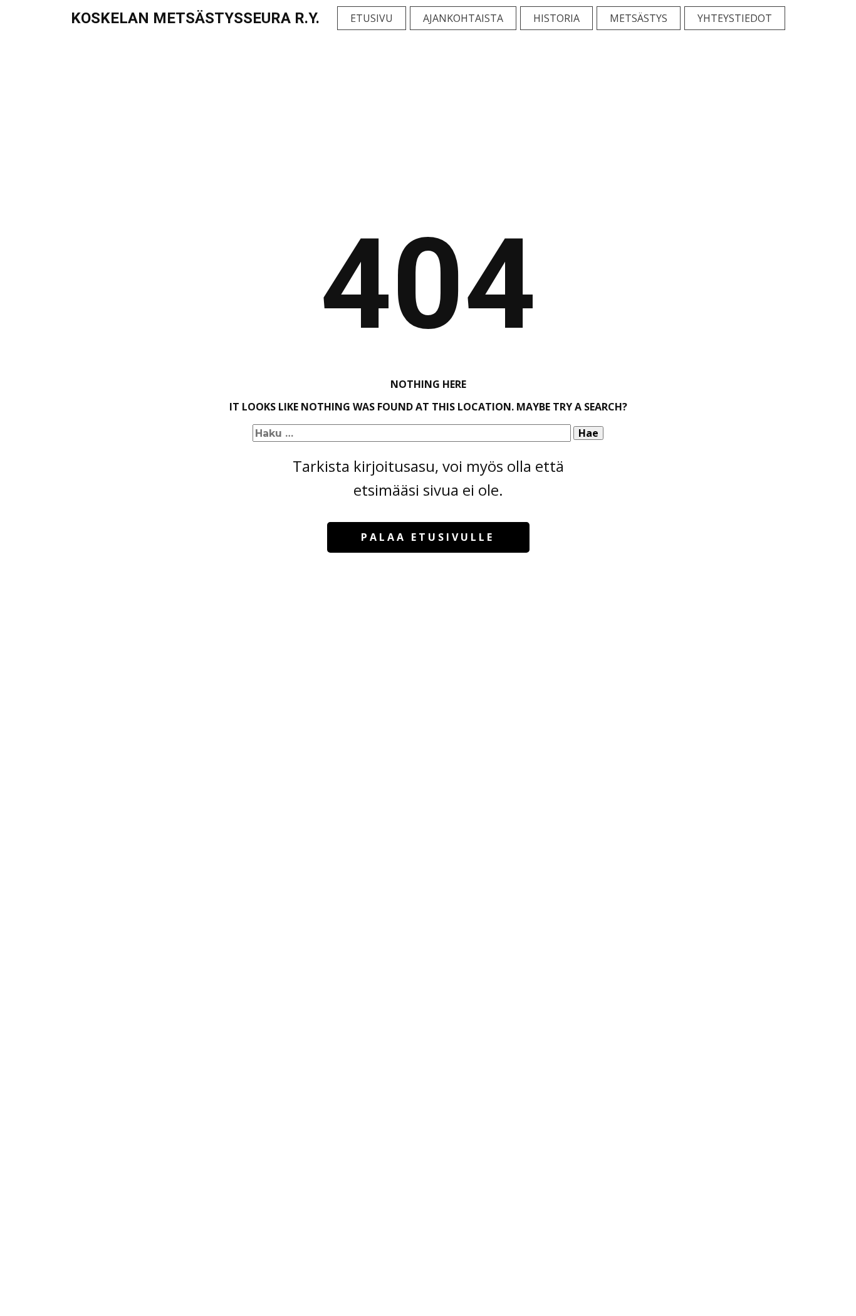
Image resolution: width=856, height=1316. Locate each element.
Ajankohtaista (463, 18)
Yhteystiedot (734, 18)
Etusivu (371, 18)
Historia (556, 18)
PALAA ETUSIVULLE (427, 537)
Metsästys (638, 18)
